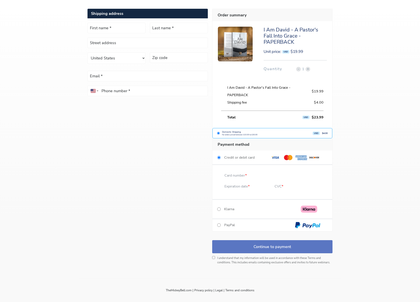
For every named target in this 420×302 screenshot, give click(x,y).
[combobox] (93, 91)
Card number (234, 175)
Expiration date (236, 186)
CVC (278, 186)
